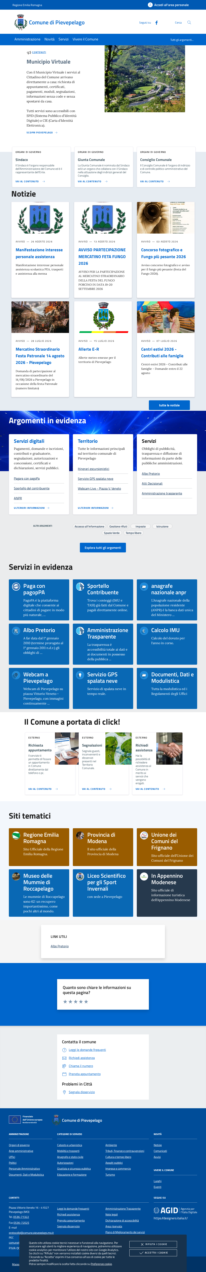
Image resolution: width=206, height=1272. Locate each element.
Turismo (110, 1174)
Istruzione (162, 525)
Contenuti (39, 52)
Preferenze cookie (101, 1264)
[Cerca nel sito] (189, 22)
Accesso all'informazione (89, 525)
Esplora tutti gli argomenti (103, 547)
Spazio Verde (111, 532)
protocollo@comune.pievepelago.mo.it (31, 1233)
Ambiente (111, 1145)
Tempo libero (133, 532)
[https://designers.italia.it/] (175, 1210)
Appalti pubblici (114, 1163)
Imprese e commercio (118, 1168)
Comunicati (160, 1151)
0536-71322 (21, 1217)
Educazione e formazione (72, 1174)
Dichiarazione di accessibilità (122, 1220)
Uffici (12, 1157)
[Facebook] (155, 22)
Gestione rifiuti (118, 525)
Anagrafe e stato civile (70, 1157)
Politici (12, 1163)
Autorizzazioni (65, 1163)
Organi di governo (19, 1145)
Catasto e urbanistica (69, 1145)
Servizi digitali (29, 441)
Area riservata (113, 1226)
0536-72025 (21, 1223)
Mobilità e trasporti (68, 1151)
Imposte (141, 525)
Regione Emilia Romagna (27, 5)
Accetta (156, 1252)
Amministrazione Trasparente (123, 1208)
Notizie (158, 1145)
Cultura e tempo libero (118, 1157)
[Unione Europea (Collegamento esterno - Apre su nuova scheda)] (27, 1120)
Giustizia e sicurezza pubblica (74, 1168)
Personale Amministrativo (24, 1168)
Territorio (88, 441)
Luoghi (158, 1181)
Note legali (111, 1214)
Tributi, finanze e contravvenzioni (124, 1151)
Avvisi (157, 1157)
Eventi (157, 1187)
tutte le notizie (169, 405)
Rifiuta (156, 1244)
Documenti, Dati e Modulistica (26, 1174)
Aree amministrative (21, 1151)
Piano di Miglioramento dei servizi (125, 1232)
